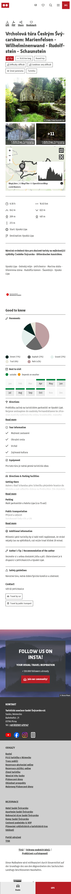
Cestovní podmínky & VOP (19, 822)
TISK (8, 841)
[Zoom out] (9, 155)
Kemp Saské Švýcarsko (17, 819)
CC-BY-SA (30, 143)
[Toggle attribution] (62, 183)
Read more (11, 419)
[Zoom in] (9, 150)
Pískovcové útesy (14, 779)
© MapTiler (24, 183)
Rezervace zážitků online (18, 768)
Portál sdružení (13, 837)
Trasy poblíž (12, 761)
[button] (64, 880)
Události (10, 830)
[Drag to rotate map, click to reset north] (9, 160)
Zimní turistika (13, 772)
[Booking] (66, 5)
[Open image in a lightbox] (35, 100)
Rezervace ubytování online (19, 764)
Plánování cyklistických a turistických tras (27, 826)
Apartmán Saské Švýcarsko (19, 811)
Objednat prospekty (16, 783)
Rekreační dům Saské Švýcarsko (22, 815)
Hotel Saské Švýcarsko (17, 808)
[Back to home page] (5, 5)
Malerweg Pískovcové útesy (19, 786)
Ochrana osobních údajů (38, 849)
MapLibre (13, 183)
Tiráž (21, 849)
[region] (35, 168)
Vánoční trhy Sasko (15, 775)
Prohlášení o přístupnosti (35, 853)
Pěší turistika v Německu (18, 757)
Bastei (9, 753)
